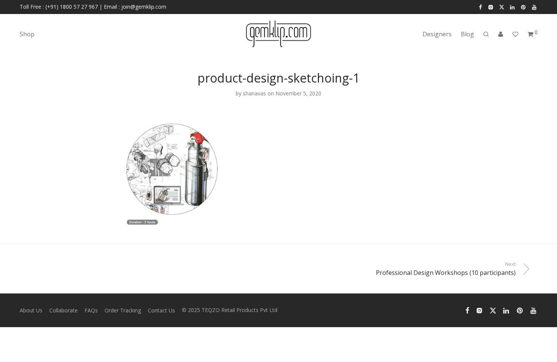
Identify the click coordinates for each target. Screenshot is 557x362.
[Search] (486, 34)
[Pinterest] (523, 6)
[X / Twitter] (501, 6)
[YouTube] (534, 6)
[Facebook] (480, 6)
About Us (31, 310)
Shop (27, 34)
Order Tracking (123, 310)
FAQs (91, 310)
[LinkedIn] (512, 6)
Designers (437, 34)
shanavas (254, 93)
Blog (467, 34)
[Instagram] (490, 6)
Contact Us (161, 310)
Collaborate (63, 310)
